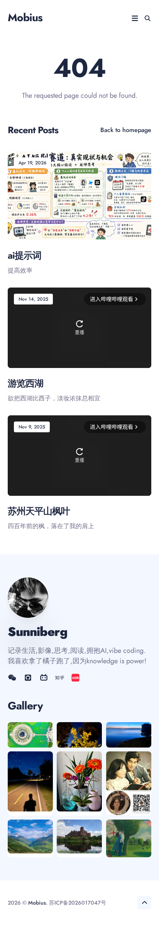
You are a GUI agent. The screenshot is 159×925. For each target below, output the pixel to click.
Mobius (25, 17)
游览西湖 (25, 383)
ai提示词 (24, 255)
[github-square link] (28, 678)
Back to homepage (125, 129)
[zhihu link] (60, 678)
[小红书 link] (75, 678)
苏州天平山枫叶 (39, 511)
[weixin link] (13, 678)
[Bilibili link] (44, 678)
